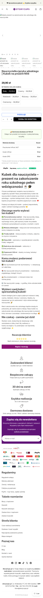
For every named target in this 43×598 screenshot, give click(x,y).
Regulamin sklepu (8, 477)
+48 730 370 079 (25, 586)
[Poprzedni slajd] (2, 3)
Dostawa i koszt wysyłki (10, 529)
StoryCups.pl (24, 595)
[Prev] (1, 62)
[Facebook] (12, 563)
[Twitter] (27, 563)
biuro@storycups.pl (21, 588)
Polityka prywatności (9, 488)
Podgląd (21, 115)
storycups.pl (7, 584)
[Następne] (40, 35)
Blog (3, 550)
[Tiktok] (23, 563)
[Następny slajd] (40, 3)
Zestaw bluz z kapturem (10, 512)
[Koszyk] (40, 9)
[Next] (41, 62)
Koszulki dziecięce (8, 509)
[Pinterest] (30, 563)
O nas (4, 546)
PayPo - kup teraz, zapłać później (13, 492)
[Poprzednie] (2, 35)
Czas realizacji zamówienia (11, 525)
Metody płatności (8, 481)
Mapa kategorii (7, 536)
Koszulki (4, 505)
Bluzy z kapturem (8, 501)
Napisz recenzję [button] (21, 347)
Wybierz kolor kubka (11, 87)
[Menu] (2, 9)
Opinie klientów (7, 557)
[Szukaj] (7, 9)
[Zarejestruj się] (38, 438)
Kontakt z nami (7, 553)
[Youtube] (19, 563)
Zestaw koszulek (7, 516)
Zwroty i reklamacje (8, 484)
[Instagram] (16, 563)
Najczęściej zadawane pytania (12, 533)
